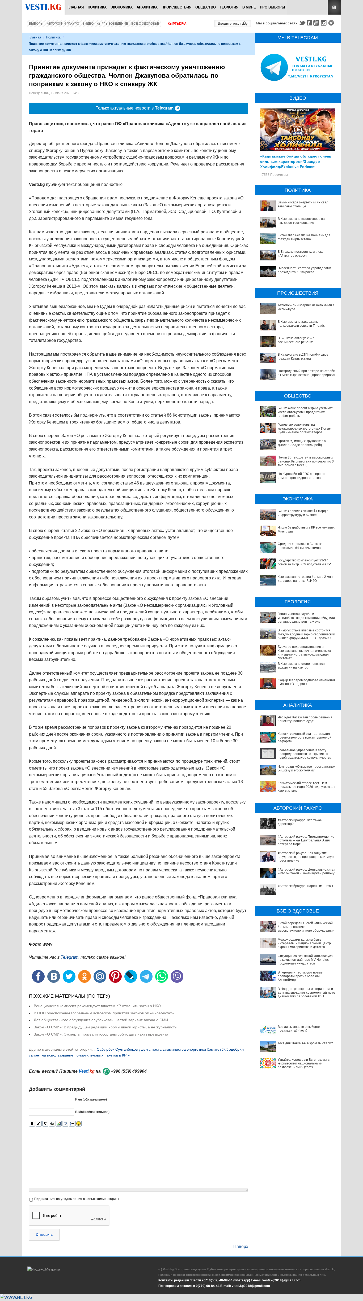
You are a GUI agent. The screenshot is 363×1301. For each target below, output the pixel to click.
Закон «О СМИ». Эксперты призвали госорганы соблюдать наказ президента (101, 1034)
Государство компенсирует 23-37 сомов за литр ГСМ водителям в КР (304, 562)
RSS (334, 7)
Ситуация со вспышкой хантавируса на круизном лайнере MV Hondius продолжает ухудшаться (305, 960)
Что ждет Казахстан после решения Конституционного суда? (305, 719)
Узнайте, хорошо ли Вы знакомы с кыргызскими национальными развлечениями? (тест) (304, 1063)
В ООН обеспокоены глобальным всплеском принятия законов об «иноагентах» (104, 1013)
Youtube (317, 23)
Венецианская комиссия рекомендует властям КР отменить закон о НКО (97, 1006)
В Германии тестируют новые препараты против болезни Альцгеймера (300, 976)
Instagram (324, 23)
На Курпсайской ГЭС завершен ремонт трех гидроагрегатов (301, 475)
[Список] (72, 1124)
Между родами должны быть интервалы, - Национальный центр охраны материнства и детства (304, 943)
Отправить (44, 1235)
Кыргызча (177, 23)
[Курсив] (39, 1124)
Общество (205, 7)
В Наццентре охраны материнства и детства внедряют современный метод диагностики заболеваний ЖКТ (307, 992)
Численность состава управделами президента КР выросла (304, 270)
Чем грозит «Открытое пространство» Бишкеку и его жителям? (307, 768)
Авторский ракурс (63, 23)
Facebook (309, 23)
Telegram (332, 23)
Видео (88, 23)
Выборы (36, 23)
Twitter (302, 23)
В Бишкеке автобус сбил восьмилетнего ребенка (296, 340)
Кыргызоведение (112, 23)
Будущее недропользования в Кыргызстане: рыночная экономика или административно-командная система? (304, 652)
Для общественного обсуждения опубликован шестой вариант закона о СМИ (101, 1020)
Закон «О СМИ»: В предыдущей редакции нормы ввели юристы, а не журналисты (105, 1027)
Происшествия (176, 7)
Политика (97, 7)
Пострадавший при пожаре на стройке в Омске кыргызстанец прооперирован (307, 373)
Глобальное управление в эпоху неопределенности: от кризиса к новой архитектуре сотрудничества (304, 754)
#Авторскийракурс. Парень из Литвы (305, 886)
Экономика (122, 7)
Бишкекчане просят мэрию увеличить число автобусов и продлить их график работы (306, 412)
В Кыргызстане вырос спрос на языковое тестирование (301, 220)
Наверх (240, 1246)
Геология (229, 7)
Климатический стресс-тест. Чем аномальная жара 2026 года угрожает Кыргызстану (306, 787)
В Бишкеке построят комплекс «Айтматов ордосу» (300, 253)
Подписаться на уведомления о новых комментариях (76, 1199)
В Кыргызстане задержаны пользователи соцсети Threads (301, 323)
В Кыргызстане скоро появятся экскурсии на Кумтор (301, 665)
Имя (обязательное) (91, 1099)
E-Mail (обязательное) (92, 1112)
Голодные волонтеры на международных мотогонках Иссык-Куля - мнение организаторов (304, 428)
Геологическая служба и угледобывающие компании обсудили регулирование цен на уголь (306, 617)
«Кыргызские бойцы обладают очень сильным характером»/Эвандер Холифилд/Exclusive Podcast (295, 161)
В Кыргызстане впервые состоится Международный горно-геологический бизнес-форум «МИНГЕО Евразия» (306, 634)
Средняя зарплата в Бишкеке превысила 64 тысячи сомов (300, 545)
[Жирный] (32, 1124)
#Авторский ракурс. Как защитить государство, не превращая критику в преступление (306, 857)
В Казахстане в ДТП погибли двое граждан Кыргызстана (303, 356)
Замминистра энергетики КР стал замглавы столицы (303, 204)
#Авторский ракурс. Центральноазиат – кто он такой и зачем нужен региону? (307, 871)
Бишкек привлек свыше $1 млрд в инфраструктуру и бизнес (303, 513)
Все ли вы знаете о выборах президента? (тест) (299, 1028)
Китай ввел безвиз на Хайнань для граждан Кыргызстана (304, 237)
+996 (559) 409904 (129, 1071)
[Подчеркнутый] (45, 1124)
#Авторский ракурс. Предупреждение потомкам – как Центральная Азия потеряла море (306, 840)
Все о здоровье (145, 23)
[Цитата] (65, 1124)
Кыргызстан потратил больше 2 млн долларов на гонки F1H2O (305, 578)
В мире (249, 7)
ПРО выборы (272, 7)
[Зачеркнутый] (52, 1124)
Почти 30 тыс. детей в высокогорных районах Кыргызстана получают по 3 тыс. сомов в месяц (306, 461)
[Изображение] (59, 1124)
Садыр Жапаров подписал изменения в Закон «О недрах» (307, 682)
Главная (75, 7)
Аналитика (147, 7)
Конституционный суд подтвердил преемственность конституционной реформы (304, 737)
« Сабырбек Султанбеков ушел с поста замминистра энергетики (150, 1049)
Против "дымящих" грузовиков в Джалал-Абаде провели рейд (302, 443)
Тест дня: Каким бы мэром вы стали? (305, 1043)
